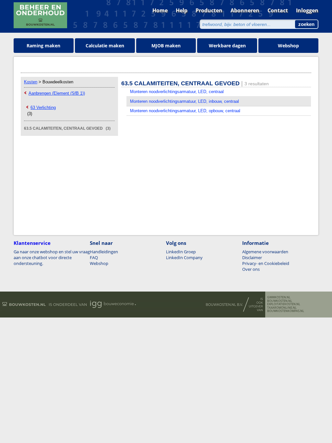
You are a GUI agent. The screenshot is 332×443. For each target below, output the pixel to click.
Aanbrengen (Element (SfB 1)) (57, 93)
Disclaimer (252, 257)
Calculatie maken (105, 45)
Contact (277, 10)
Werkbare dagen (227, 45)
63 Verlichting (43, 107)
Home (160, 10)
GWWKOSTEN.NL (278, 297)
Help (181, 10)
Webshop (288, 45)
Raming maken (43, 45)
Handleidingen (104, 252)
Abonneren (245, 10)
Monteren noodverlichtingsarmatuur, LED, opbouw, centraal (185, 110)
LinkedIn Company (184, 257)
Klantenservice (32, 243)
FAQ (94, 257)
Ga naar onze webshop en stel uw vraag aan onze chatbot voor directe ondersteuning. (52, 257)
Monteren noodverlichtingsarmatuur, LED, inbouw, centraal (184, 101)
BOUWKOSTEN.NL (279, 301)
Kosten (30, 81)
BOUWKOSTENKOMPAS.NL (285, 311)
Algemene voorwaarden (265, 252)
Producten (209, 10)
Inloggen (307, 10)
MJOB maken (166, 45)
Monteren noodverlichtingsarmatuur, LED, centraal (177, 91)
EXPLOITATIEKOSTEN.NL (283, 304)
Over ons (251, 269)
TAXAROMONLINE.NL (282, 308)
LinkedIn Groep (181, 252)
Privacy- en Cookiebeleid (265, 263)
